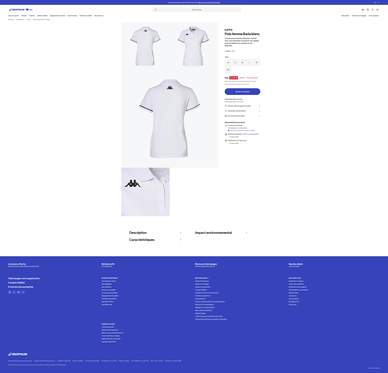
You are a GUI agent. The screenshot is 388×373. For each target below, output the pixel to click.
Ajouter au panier (242, 92)
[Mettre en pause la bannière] (375, 2)
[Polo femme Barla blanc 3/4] (169, 119)
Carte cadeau (374, 15)
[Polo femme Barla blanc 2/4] (145, 46)
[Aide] (367, 9)
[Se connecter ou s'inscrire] (372, 9)
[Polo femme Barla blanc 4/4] (145, 192)
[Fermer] (378, 2)
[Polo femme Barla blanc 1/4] (194, 46)
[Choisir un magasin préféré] (363, 9)
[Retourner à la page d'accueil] (20, 9)
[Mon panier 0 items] (377, 9)
